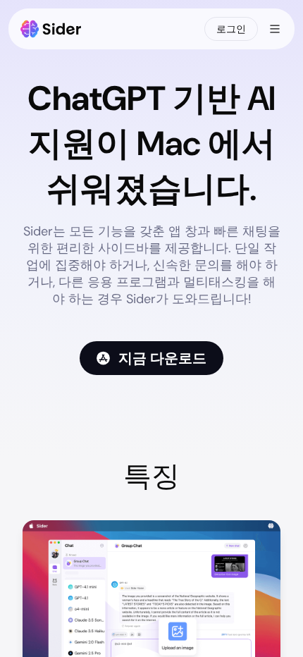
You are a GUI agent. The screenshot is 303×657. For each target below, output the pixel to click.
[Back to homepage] (51, 29)
